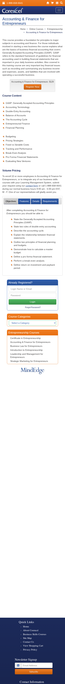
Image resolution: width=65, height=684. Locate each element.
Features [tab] (24, 201)
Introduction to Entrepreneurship (26, 350)
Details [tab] (35, 201)
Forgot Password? (33, 307)
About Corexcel (30, 630)
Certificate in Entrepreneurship (25, 338)
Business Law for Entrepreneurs (26, 346)
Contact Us (28, 641)
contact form (32, 185)
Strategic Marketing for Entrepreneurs (29, 361)
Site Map (27, 638)
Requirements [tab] (50, 201)
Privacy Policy (30, 649)
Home (26, 626)
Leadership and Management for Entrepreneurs (26, 355)
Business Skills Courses (34, 634)
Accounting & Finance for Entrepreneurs (30, 342)
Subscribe (33, 671)
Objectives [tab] (11, 201)
